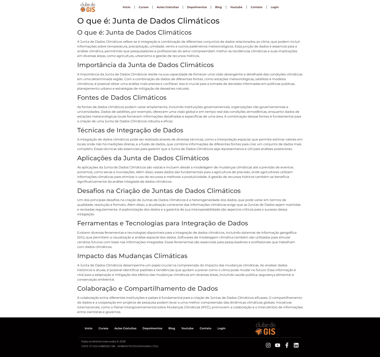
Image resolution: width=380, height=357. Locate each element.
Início (126, 7)
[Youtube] (277, 345)
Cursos (143, 7)
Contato (256, 7)
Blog (218, 7)
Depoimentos (197, 7)
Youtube (236, 7)
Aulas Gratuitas (168, 7)
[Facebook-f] (287, 345)
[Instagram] (268, 345)
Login (275, 7)
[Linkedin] (296, 345)
